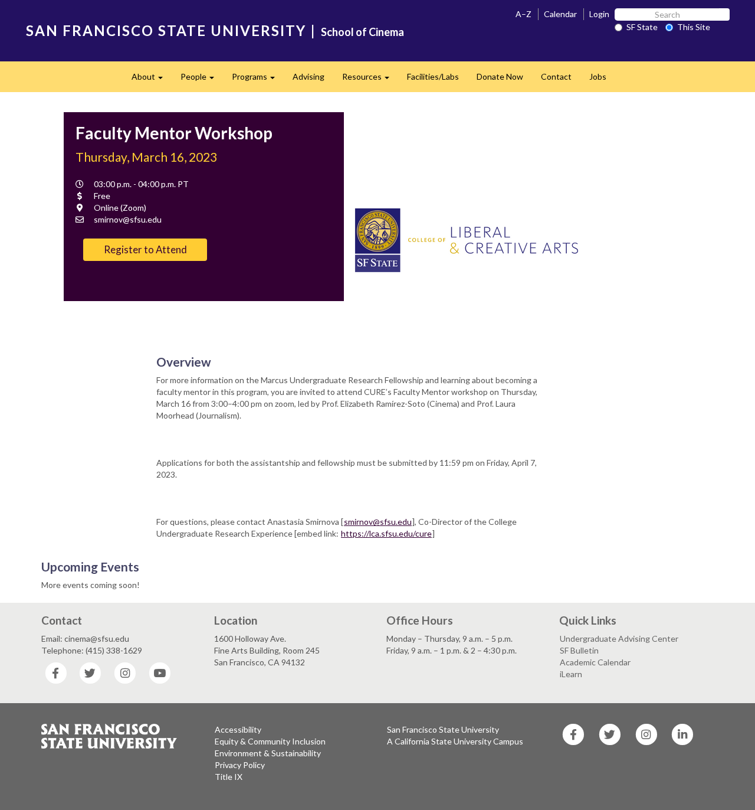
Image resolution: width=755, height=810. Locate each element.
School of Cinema (362, 31)
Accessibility (238, 729)
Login (599, 14)
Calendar (560, 14)
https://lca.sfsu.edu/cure (386, 533)
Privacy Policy (240, 765)
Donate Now (500, 76)
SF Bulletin (579, 650)
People (201, 80)
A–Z (523, 14)
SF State (642, 27)
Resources (370, 80)
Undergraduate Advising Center (619, 638)
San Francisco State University (443, 729)
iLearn (571, 674)
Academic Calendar (595, 662)
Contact (556, 76)
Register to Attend (145, 249)
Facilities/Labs (433, 76)
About (152, 80)
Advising (308, 76)
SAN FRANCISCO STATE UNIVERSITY (166, 30)
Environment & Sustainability (268, 753)
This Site (693, 27)
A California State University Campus (455, 741)
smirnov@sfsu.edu (378, 522)
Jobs (597, 76)
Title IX (228, 777)
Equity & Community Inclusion (270, 741)
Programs (258, 80)
